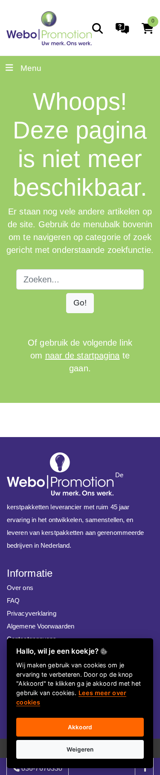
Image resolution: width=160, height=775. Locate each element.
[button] (80, 303)
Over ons (20, 587)
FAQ (13, 600)
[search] (97, 28)
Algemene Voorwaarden (40, 626)
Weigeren (80, 749)
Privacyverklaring (31, 613)
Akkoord (80, 727)
